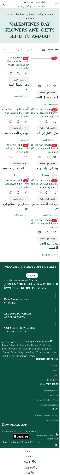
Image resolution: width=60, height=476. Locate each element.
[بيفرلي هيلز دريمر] (44, 148)
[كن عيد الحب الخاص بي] (44, 183)
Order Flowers (51, 420)
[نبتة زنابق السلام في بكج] (15, 183)
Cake (55, 375)
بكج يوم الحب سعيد (16, 133)
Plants (55, 370)
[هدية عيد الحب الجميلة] (44, 223)
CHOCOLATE (52, 380)
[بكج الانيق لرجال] (44, 112)
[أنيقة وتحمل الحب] (44, 69)
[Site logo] (30, 3)
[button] (47, 93)
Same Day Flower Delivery (46, 415)
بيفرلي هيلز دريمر (46, 168)
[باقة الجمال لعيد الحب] (15, 63)
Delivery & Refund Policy (47, 400)
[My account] (3, 4)
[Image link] (27, 341)
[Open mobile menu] (56, 4)
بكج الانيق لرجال (47, 133)
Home (9, 14)
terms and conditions (49, 405)
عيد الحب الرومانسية (15, 168)
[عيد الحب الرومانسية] (15, 148)
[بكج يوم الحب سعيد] (15, 112)
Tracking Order (51, 390)
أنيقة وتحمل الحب (46, 98)
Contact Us (53, 395)
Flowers (54, 365)
